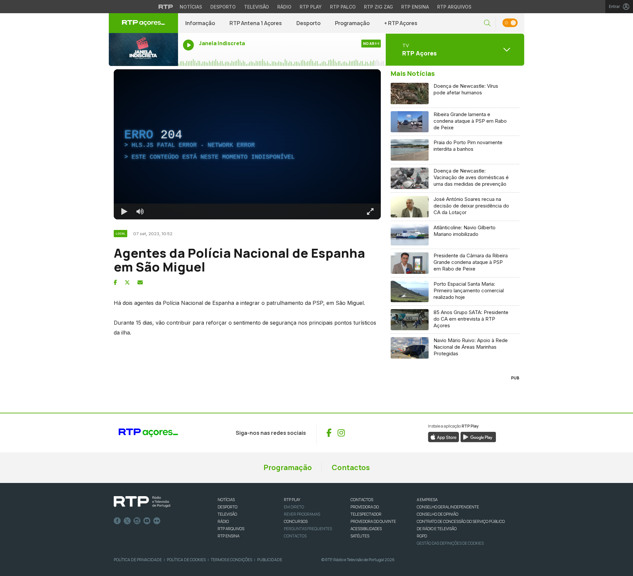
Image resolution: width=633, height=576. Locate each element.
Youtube (147, 521)
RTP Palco (343, 7)
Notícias (191, 7)
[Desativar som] (140, 211)
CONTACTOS (361, 499)
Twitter (127, 521)
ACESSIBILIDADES (366, 528)
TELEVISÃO (227, 514)
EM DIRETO (294, 507)
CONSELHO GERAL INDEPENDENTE (448, 507)
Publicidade (269, 559)
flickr (157, 521)
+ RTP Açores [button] (400, 23)
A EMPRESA (427, 499)
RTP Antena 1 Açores (255, 23)
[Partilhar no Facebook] (115, 282)
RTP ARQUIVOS (231, 528)
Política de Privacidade (138, 559)
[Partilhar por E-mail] (140, 282)
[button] (487, 23)
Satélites (359, 536)
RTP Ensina (415, 7)
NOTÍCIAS (226, 499)
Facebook (117, 521)
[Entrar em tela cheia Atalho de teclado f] (370, 211)
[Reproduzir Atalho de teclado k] (124, 211)
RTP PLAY (292, 499)
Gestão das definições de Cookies (450, 543)
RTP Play (311, 7)
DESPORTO (227, 507)
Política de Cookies (186, 559)
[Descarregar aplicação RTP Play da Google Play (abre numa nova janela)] (478, 436)
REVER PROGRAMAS (302, 514)
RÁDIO (223, 521)
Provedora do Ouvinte (373, 521)
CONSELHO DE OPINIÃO (437, 514)
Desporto (223, 7)
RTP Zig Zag (378, 7)
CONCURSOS (296, 521)
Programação (352, 23)
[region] (247, 144)
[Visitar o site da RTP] (166, 6)
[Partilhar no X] (127, 282)
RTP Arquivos (454, 7)
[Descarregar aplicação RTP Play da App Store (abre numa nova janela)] (443, 436)
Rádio (284, 7)
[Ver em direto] (143, 49)
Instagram (137, 521)
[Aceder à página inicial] (143, 23)
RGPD (422, 536)
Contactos (351, 467)
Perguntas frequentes (308, 528)
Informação (200, 23)
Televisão (256, 7)
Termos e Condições (231, 559)
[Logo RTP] (142, 501)
